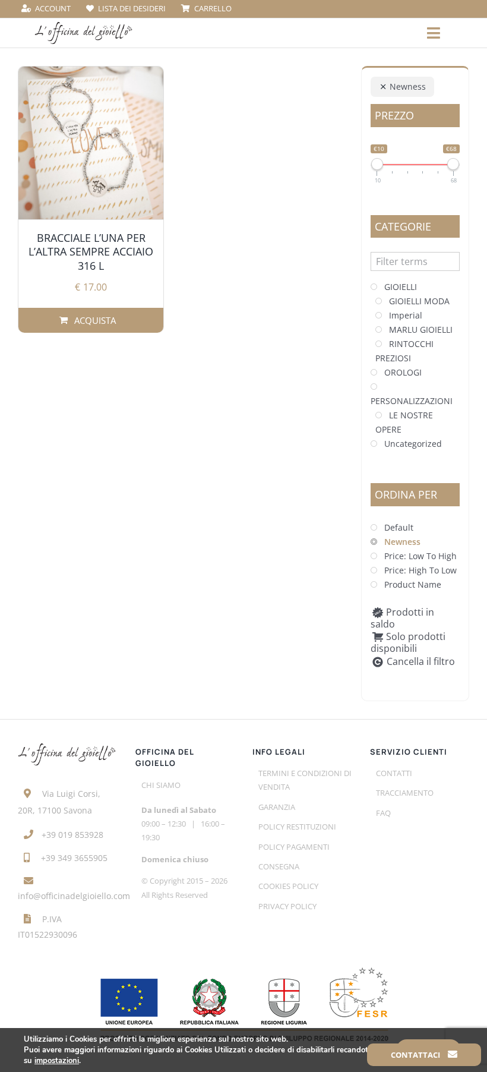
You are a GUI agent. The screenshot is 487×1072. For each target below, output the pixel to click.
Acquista (95, 320)
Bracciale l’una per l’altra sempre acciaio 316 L (91, 252)
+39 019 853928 (72, 834)
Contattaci (416, 1054)
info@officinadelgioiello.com (74, 895)
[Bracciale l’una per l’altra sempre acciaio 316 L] (90, 143)
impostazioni (56, 1060)
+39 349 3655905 (74, 857)
